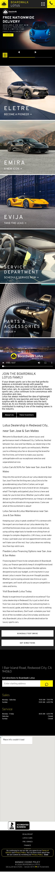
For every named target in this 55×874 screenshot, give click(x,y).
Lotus (20, 4)
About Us (9, 415)
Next (35, 52)
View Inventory (26, 415)
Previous (19, 52)
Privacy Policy (20, 852)
